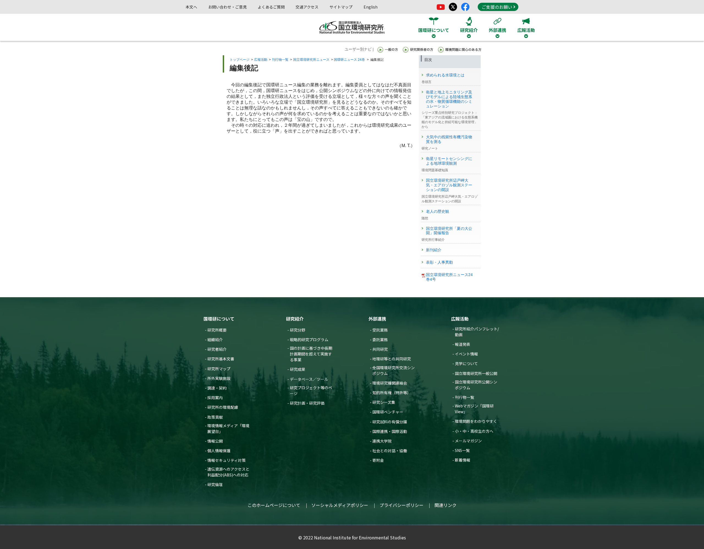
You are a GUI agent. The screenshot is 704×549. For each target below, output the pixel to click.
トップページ (239, 60)
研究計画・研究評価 (307, 403)
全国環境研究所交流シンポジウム (393, 370)
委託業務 (380, 339)
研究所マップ (218, 368)
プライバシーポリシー (402, 505)
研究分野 (297, 330)
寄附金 (378, 460)
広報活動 (260, 60)
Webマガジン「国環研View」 (474, 408)
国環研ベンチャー (387, 412)
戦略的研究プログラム (309, 339)
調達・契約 (217, 388)
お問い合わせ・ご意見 (227, 7)
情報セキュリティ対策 (226, 460)
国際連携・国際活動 (389, 431)
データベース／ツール (309, 379)
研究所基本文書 (220, 359)
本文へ (191, 7)
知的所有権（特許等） (391, 392)
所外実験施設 (218, 378)
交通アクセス (307, 7)
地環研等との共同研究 (391, 359)
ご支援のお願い (497, 7)
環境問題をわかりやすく (476, 421)
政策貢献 (215, 417)
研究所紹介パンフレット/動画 (477, 331)
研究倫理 (215, 484)
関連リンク (446, 505)
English (371, 7)
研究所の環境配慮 (222, 407)
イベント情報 (466, 354)
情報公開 (215, 441)
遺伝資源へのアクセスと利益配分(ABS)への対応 (228, 472)
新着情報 (462, 460)
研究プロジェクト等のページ (311, 390)
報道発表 (462, 344)
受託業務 (380, 330)
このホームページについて (274, 505)
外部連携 (377, 318)
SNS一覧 (462, 450)
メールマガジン (468, 440)
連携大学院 (382, 441)
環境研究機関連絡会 (389, 383)
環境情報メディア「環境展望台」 (228, 428)
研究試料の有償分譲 (389, 421)
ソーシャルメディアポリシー (339, 505)
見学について (466, 363)
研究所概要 (217, 330)
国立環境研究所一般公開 (476, 373)
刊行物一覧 (280, 60)
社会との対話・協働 (389, 450)
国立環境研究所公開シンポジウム (476, 384)
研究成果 (297, 369)
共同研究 (380, 349)
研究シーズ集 (383, 402)
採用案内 (215, 397)
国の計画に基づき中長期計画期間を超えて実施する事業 (311, 353)
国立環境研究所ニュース (311, 60)
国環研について (219, 318)
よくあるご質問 (271, 7)
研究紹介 (295, 318)
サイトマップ (341, 7)
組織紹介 (215, 339)
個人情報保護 (218, 450)
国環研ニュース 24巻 (349, 60)
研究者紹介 (217, 349)
